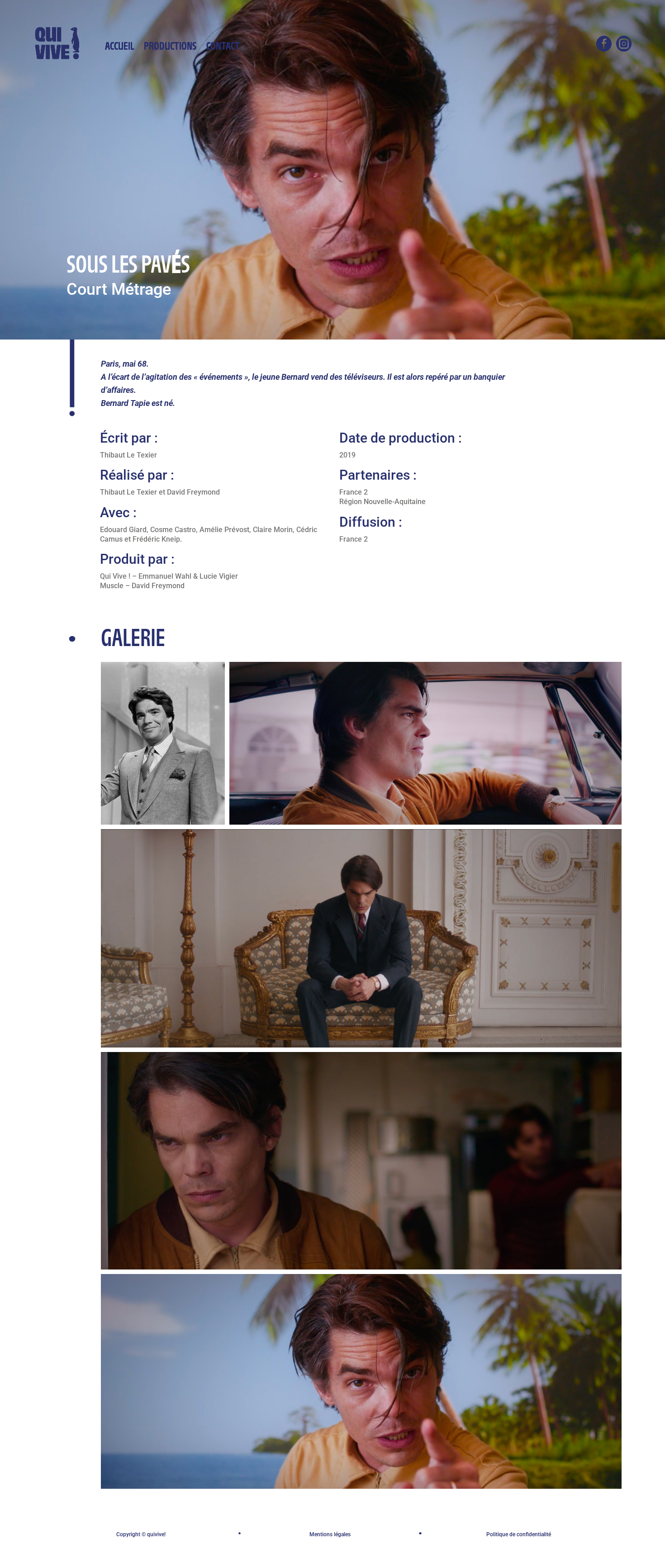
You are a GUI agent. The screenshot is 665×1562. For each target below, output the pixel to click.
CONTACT (223, 49)
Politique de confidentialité (518, 1534)
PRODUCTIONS (170, 49)
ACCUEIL (119, 49)
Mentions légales (330, 1534)
